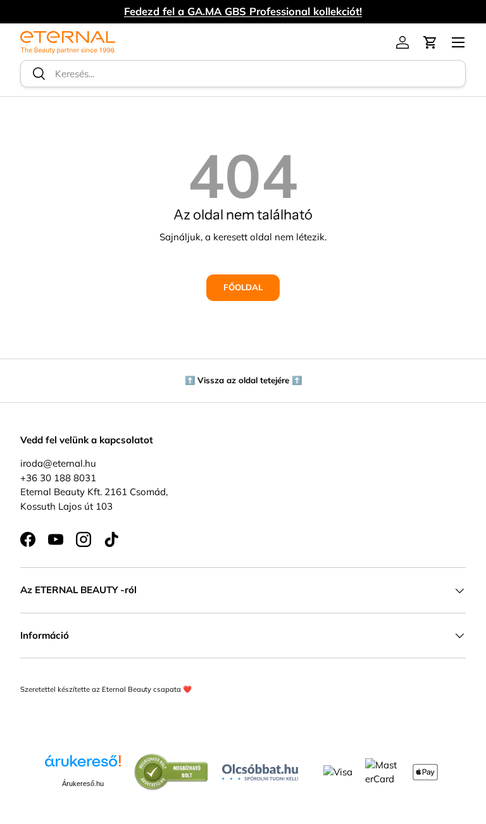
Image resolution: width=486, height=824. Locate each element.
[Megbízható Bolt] (171, 760)
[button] (430, 42)
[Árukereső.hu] (83, 765)
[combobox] (243, 73)
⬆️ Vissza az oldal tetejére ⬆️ (243, 380)
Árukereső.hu (83, 783)
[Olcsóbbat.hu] (260, 769)
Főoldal (243, 287)
